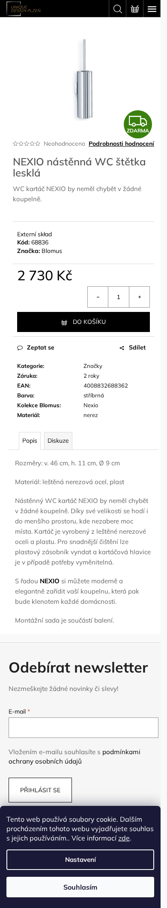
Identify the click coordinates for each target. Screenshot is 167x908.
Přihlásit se (40, 790)
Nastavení (80, 859)
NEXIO (50, 581)
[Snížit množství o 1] (98, 297)
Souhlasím (80, 887)
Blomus (52, 251)
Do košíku (89, 322)
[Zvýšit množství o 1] (139, 297)
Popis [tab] (29, 440)
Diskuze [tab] (58, 440)
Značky (93, 365)
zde (124, 838)
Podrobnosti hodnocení (121, 143)
